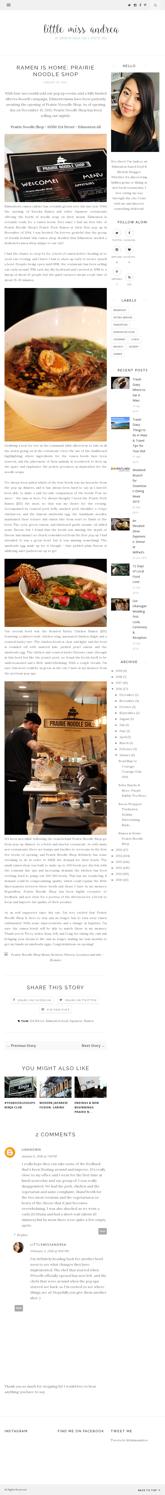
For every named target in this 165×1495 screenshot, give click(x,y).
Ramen (88, 1021)
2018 (119, 677)
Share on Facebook (34, 1000)
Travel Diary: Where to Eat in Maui (139, 389)
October (125, 707)
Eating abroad (122, 317)
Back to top (148, 1490)
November (126, 701)
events (71, 93)
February (126, 749)
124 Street (37, 1021)
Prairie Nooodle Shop (63, 104)
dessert (134, 346)
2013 (119, 862)
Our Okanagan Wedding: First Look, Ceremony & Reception (140, 619)
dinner (117, 353)
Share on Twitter (80, 1000)
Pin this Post (58, 1009)
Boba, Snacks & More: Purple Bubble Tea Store (133, 790)
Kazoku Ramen (43, 211)
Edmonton (120, 324)
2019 (119, 671)
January (124, 755)
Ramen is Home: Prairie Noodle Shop (131, 838)
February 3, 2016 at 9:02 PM (49, 1251)
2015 (119, 850)
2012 (119, 868)
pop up (59, 93)
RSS (129, 284)
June (122, 731)
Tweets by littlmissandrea (129, 1440)
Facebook (129, 240)
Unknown (31, 1149)
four (17, 93)
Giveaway (119, 339)
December (126, 695)
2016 (119, 689)
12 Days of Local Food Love (138, 574)
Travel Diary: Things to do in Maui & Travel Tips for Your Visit (140, 435)
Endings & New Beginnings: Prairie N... (87, 1107)
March (124, 743)
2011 (119, 874)
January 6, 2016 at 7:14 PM (39, 1156)
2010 (119, 880)
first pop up (93, 227)
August (124, 719)
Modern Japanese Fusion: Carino (54, 1105)
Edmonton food (57, 1021)
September (127, 713)
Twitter (117, 240)
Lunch (135, 339)
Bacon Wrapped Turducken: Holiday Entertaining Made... (130, 814)
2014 (119, 856)
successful (29, 93)
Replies (22, 1235)
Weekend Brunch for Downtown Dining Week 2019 (139, 486)
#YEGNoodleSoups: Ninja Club (20, 1105)
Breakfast (119, 310)
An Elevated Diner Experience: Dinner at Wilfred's (139, 536)
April (123, 737)
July (122, 725)
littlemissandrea (48, 1244)
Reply (103, 1231)
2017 (119, 683)
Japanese (76, 1021)
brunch (118, 346)
